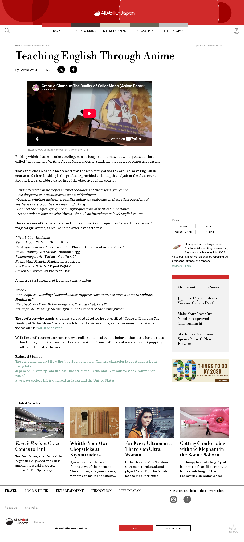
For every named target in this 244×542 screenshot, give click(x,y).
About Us (11, 507)
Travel (56, 31)
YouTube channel (49, 327)
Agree (135, 528)
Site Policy (32, 507)
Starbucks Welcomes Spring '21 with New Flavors (196, 339)
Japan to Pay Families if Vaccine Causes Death (198, 301)
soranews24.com (182, 265)
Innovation (144, 31)
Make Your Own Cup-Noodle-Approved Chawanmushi (196, 319)
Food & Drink (85, 31)
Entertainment (115, 31)
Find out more (173, 528)
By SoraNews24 (26, 69)
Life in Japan (174, 31)
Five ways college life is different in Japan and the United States (65, 380)
